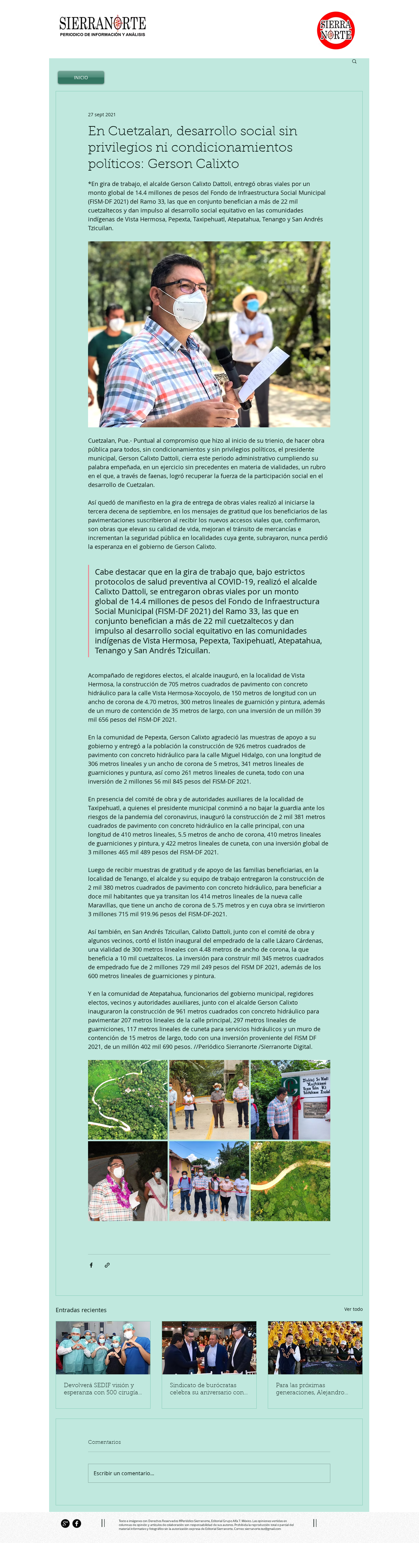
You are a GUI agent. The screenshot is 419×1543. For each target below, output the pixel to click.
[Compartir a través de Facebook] (91, 1265)
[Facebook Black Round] (76, 1523)
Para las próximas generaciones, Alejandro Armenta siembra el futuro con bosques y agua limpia (314, 1390)
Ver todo (353, 1309)
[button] (354, 61)
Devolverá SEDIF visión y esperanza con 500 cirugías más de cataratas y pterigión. (102, 1390)
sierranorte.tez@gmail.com (263, 1529)
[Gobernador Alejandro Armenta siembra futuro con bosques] (315, 1347)
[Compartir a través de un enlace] (107, 1265)
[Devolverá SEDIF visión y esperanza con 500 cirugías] (103, 1347)
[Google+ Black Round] (65, 1523)
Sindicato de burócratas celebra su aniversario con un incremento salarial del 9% (207, 1390)
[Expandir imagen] (128, 1100)
